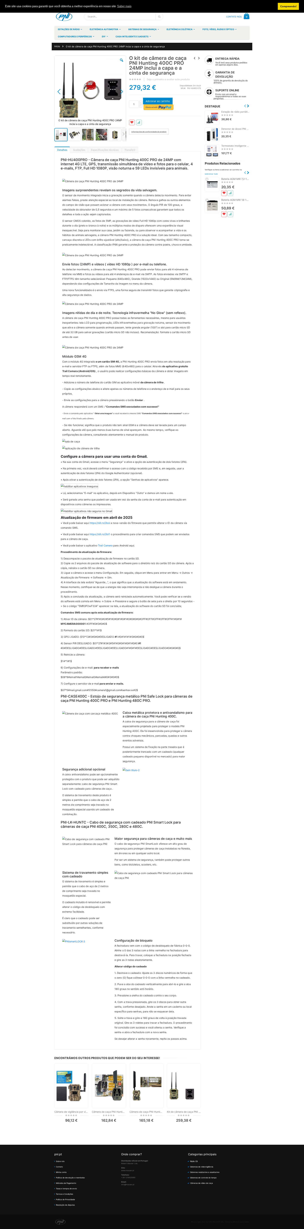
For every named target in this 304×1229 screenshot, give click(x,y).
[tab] (62, 149)
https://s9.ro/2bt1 (100, 534)
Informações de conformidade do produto (148, 132)
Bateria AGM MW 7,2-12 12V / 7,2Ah (235, 178)
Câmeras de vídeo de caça (201, 1183)
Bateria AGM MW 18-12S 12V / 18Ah (235, 199)
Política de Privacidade (65, 1199)
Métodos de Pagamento (66, 1183)
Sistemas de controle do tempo (203, 1178)
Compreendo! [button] (288, 6)
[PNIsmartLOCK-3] (73, 941)
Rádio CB (194, 1161)
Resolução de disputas (65, 1205)
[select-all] (211, 174)
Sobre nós (60, 1161)
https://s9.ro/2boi (100, 522)
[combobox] (123, 16)
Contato (59, 1167)
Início (57, 46)
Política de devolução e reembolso (70, 1178)
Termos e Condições (64, 1194)
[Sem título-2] (131, 769)
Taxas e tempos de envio (66, 1188)
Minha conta (61, 1172)
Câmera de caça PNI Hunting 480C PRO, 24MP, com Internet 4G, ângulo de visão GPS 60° (146, 1111)
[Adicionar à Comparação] (230, 193)
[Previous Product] (195, 58)
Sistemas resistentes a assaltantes (204, 1172)
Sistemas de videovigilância (201, 1167)
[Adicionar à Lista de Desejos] (224, 193)
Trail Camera (105, 545)
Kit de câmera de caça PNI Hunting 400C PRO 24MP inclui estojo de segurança (184, 1111)
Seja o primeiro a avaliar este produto (168, 79)
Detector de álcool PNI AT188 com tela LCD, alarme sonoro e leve (235, 128)
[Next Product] (199, 58)
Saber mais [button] (124, 6)
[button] (121, 63)
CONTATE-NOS (234, 16)
